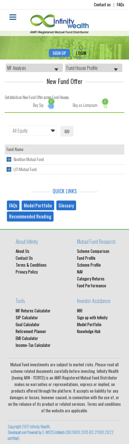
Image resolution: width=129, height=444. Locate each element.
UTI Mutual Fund (25, 169)
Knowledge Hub (89, 331)
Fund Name (15, 149)
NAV (80, 272)
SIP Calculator (27, 317)
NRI (79, 310)
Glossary (66, 205)
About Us (22, 251)
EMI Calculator (27, 338)
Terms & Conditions (31, 265)
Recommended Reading (30, 216)
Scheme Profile (89, 265)
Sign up (59, 53)
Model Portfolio (38, 205)
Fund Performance (91, 285)
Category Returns (91, 278)
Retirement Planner (31, 331)
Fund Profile (86, 258)
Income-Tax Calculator (33, 345)
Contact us (103, 4)
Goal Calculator (28, 324)
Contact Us (24, 258)
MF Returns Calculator (33, 310)
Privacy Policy (27, 272)
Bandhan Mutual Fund (28, 159)
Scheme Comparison (93, 251)
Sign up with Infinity (92, 317)
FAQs (120, 4)
